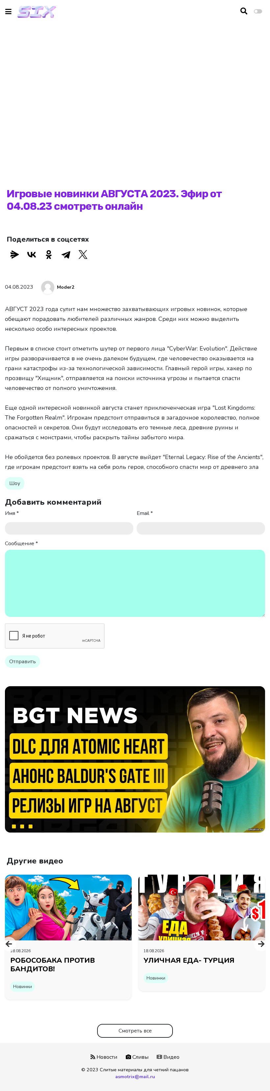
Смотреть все (135, 1030)
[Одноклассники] (49, 254)
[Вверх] (251, 1073)
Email (145, 513)
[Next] (261, 944)
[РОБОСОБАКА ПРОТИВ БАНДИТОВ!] (68, 907)
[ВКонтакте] (32, 254)
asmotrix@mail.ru (135, 1076)
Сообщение (21, 543)
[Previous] (9, 944)
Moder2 (65, 287)
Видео (170, 1057)
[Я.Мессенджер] (14, 254)
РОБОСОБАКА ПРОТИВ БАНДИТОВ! (52, 965)
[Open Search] (243, 11)
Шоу (14, 483)
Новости (106, 1057)
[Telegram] (66, 254)
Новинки (22, 986)
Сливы (139, 1057)
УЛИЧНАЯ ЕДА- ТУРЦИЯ (189, 960)
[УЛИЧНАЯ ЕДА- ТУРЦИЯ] (201, 907)
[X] (83, 254)
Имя (12, 513)
